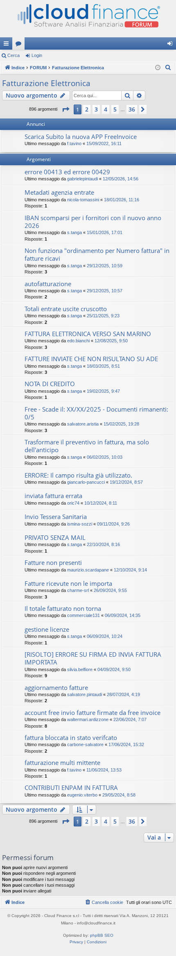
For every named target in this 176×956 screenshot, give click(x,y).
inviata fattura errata (53, 496)
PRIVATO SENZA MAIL (55, 537)
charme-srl (78, 590)
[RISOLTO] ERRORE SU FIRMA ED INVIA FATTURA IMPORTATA (93, 658)
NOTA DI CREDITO (50, 384)
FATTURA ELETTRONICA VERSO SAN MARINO (88, 334)
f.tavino (74, 143)
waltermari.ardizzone (87, 719)
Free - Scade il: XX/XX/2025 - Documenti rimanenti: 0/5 (96, 413)
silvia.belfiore (80, 669)
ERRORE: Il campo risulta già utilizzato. (78, 475)
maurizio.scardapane (88, 569)
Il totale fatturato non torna (63, 608)
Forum (20, 45)
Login (37, 55)
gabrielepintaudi (82, 178)
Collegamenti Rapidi (7, 45)
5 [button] (115, 109)
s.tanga (74, 232)
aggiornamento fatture (56, 687)
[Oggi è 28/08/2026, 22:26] (157, 68)
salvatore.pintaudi (84, 694)
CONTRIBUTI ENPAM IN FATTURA (71, 787)
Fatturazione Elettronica (46, 83)
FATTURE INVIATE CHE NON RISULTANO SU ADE (91, 359)
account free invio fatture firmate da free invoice (92, 712)
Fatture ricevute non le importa (68, 583)
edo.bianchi (78, 340)
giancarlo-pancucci (86, 482)
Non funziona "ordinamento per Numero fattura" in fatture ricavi (97, 254)
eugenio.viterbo (82, 794)
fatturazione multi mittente (62, 762)
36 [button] (132, 109)
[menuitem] (168, 67)
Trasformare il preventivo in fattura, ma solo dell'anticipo (87, 446)
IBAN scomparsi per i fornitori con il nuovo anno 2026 (93, 222)
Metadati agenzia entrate (59, 192)
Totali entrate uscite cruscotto (66, 309)
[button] (65, 109)
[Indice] (88, 18)
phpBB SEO (101, 935)
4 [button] (105, 109)
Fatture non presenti (53, 562)
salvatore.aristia (83, 423)
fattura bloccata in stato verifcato (71, 737)
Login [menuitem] (171, 45)
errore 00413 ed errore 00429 (67, 172)
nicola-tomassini (83, 199)
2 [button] (86, 109)
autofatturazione (48, 284)
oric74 (73, 503)
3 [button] (96, 109)
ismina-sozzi (79, 523)
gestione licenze (47, 629)
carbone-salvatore (85, 744)
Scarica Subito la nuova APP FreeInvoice (81, 136)
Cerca (13, 55)
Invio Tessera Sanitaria (56, 516)
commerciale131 (83, 615)
